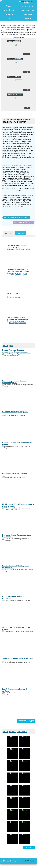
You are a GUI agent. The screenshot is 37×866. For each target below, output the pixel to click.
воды (13, 34)
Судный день (9, 10)
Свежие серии (27, 6)
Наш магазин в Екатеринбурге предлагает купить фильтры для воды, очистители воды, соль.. (18, 26)
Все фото (29, 847)
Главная (9, 6)
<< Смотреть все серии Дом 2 (16, 217)
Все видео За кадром (26, 721)
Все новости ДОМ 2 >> (23, 222)
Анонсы (28, 18)
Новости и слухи (27, 10)
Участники (28, 14)
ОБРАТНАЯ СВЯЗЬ (27, 861)
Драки (9, 18)
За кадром (9, 14)
